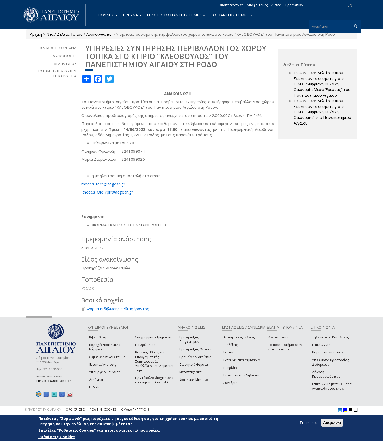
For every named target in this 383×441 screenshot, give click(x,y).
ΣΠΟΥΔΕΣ (105, 14)
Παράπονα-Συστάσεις (328, 352)
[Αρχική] (54, 15)
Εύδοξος (95, 387)
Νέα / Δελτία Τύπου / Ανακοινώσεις (79, 34)
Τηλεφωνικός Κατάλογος (330, 337)
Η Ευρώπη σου (146, 345)
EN (349, 5)
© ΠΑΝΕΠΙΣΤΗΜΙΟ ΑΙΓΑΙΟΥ (43, 409)
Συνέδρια (230, 383)
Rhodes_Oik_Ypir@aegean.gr (108, 192)
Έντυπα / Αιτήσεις (102, 364)
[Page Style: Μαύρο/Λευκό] (356, 410)
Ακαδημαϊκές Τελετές (239, 337)
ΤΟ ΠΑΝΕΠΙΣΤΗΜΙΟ (230, 14)
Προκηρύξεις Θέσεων (195, 349)
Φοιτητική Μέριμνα (193, 379)
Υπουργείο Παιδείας (104, 372)
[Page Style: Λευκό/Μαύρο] (350, 410)
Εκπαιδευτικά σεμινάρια (241, 360)
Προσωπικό (294, 5)
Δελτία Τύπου (278, 337)
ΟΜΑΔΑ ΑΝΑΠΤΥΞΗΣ (135, 409)
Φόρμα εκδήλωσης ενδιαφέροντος (118, 308)
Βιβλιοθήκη (97, 337)
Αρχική (36, 34)
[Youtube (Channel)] (70, 394)
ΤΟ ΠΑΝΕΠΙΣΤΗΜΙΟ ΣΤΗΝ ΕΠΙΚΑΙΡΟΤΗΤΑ (57, 73)
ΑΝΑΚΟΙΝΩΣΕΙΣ (64, 55)
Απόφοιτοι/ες (257, 5)
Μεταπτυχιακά (190, 372)
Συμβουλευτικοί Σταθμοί (108, 357)
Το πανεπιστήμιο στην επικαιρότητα (285, 347)
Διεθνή (276, 5)
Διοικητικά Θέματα (193, 364)
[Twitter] (54, 394)
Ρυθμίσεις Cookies (56, 436)
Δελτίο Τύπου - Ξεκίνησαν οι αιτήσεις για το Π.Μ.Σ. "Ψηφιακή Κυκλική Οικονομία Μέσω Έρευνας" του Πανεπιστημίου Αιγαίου (322, 84)
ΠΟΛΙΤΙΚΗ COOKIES (103, 409)
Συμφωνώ (309, 422)
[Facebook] (46, 394)
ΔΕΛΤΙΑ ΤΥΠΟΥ (65, 63)
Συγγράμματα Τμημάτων (153, 337)
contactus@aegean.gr (53, 381)
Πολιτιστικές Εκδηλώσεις (241, 375)
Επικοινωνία (321, 345)
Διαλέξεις (230, 345)
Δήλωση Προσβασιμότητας (326, 374)
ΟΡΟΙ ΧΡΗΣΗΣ (75, 409)
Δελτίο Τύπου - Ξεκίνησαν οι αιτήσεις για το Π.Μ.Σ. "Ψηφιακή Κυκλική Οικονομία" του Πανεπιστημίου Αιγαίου (322, 112)
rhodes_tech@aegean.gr (104, 184)
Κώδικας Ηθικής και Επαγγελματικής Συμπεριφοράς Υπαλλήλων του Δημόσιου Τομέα (155, 361)
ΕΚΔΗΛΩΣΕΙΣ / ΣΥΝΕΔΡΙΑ (57, 48)
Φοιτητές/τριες (231, 5)
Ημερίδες (230, 367)
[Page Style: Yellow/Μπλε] (345, 410)
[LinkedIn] (62, 394)
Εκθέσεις (229, 352)
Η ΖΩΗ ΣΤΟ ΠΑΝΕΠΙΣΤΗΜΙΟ (174, 14)
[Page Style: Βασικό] (340, 410)
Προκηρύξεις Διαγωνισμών (189, 339)
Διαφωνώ (332, 422)
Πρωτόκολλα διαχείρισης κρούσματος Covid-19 (154, 380)
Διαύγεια (96, 379)
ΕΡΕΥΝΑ (131, 14)
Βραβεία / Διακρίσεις (195, 357)
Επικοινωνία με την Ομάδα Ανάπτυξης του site (332, 386)
